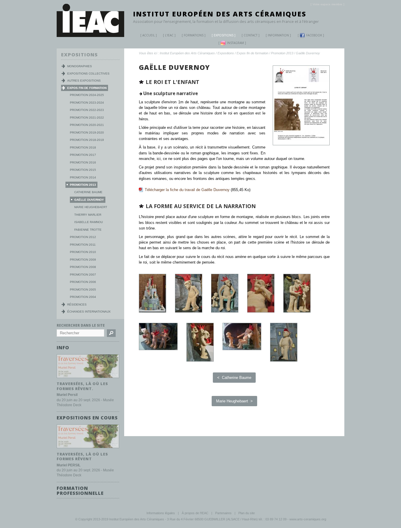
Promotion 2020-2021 (87, 124)
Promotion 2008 (83, 267)
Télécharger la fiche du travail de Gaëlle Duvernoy (187, 190)
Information (278, 35)
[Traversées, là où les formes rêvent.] (88, 378)
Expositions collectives (88, 73)
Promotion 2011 (83, 244)
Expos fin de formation (252, 53)
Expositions (223, 35)
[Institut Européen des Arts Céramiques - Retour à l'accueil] (90, 35)
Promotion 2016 (83, 162)
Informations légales (160, 513)
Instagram (235, 43)
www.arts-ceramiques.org (307, 519)
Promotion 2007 (83, 274)
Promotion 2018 (83, 147)
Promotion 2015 (83, 169)
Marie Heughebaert (90, 207)
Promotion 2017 (83, 154)
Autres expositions (84, 80)
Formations (193, 35)
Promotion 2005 (83, 289)
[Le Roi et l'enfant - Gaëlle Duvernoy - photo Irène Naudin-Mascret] (152, 311)
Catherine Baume (88, 192)
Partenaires (223, 513)
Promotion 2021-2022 (87, 117)
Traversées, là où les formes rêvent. (82, 386)
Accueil (148, 35)
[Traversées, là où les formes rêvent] (88, 448)
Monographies (79, 66)
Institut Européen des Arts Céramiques (219, 13)
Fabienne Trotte (88, 229)
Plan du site (246, 513)
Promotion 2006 (83, 282)
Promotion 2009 (83, 259)
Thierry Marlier (87, 214)
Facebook (314, 35)
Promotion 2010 (83, 252)
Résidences (77, 304)
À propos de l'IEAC (195, 513)
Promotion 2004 (83, 296)
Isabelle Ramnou (88, 222)
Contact (250, 35)
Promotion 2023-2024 (87, 102)
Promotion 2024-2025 (87, 95)
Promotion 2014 (83, 177)
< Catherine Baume (234, 377)
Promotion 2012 (83, 237)
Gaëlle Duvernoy (308, 53)
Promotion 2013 (282, 53)
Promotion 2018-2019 (87, 139)
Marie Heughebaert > (234, 401)
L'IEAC (169, 35)
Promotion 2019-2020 (87, 132)
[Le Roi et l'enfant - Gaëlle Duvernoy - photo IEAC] (158, 349)
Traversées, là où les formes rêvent (82, 456)
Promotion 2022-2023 (87, 110)
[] (327, 4)
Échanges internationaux (89, 311)
